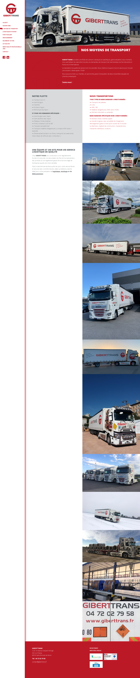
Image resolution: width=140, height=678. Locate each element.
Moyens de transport (11, 28)
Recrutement (94, 648)
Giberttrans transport (11, 9)
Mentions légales (95, 650)
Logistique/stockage (9, 31)
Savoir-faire (7, 25)
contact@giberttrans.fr (39, 662)
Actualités (6, 43)
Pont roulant (7, 34)
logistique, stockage (60, 171)
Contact (5, 51)
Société (5, 22)
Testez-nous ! (67, 82)
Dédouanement (7, 37)
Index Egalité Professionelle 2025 (12, 47)
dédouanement (37, 174)
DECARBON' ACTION (8, 40)
